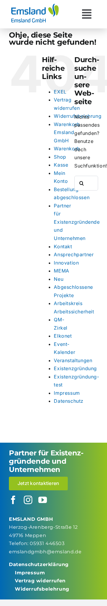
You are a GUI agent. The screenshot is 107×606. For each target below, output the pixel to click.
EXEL (60, 92)
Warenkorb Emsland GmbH (67, 132)
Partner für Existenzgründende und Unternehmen (77, 222)
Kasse (61, 165)
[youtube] (42, 500)
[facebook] (13, 500)
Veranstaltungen (73, 360)
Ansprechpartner (74, 254)
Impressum (67, 393)
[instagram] (28, 500)
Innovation (66, 263)
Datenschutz (69, 401)
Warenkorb (67, 149)
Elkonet (63, 336)
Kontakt (63, 246)
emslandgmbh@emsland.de (45, 552)
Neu (58, 279)
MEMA (61, 271)
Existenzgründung (75, 368)
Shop (60, 157)
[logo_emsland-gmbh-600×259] (35, 5)
